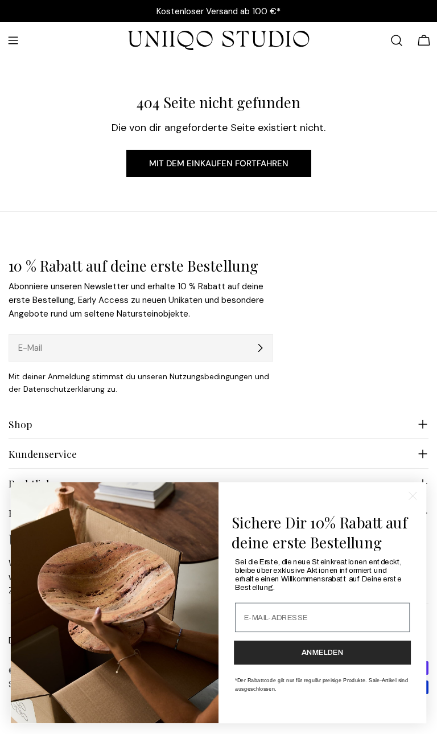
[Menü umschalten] (13, 40)
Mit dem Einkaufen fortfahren (218, 163)
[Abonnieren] (260, 348)
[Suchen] (396, 40)
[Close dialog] (412, 496)
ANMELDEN (322, 653)
